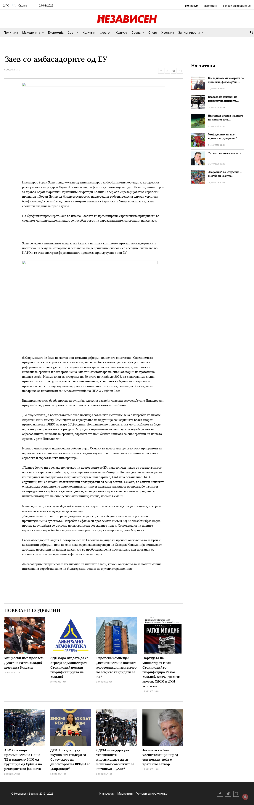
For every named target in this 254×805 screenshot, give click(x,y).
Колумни (89, 32)
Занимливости (189, 32)
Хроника (167, 32)
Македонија (31, 32)
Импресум (191, 5)
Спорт (152, 32)
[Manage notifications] (245, 797)
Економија (56, 32)
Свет (71, 32)
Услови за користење (237, 5)
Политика (11, 32)
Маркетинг (210, 5)
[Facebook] (220, 794)
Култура (121, 32)
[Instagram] (236, 794)
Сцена (136, 32)
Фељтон (106, 32)
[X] (228, 794)
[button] (42, 32)
